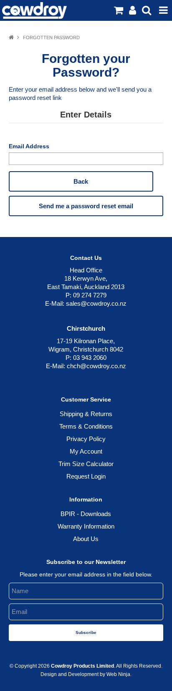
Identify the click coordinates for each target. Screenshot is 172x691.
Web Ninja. (119, 674)
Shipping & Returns (86, 413)
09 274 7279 (89, 295)
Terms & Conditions (86, 426)
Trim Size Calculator (86, 463)
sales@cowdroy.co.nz (96, 303)
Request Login (86, 476)
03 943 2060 (89, 357)
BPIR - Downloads (86, 513)
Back (80, 181)
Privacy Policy (86, 438)
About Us (86, 538)
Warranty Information (86, 526)
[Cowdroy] (34, 9)
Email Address (29, 146)
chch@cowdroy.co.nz (96, 365)
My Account (86, 451)
